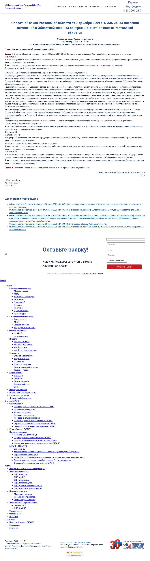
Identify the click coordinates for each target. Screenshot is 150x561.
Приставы (18, 308)
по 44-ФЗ (18, 333)
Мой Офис (13, 517)
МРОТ (16, 322)
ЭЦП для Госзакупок (23, 483)
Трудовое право (21, 370)
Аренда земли (20, 319)
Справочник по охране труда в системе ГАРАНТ (35, 426)
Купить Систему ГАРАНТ (19, 429)
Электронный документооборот (23, 502)
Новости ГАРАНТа (21, 342)
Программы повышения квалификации (27, 469)
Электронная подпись (18, 471)
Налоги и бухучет (21, 381)
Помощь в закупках (18, 491)
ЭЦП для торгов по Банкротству (28, 488)
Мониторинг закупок (23, 494)
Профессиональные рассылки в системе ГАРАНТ (35, 440)
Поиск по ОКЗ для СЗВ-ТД (25, 435)
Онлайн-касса (15, 514)
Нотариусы (19, 299)
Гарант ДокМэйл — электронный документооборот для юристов (42, 460)
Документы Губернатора (20, 398)
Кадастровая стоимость (24, 328)
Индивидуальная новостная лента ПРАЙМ (32, 438)
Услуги (93, 7)
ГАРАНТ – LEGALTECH (18, 446)
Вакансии (13, 528)
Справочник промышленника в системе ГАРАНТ (35, 423)
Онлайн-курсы (15, 511)
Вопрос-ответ (15, 353)
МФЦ (16, 294)
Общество (18, 378)
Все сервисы (19, 449)
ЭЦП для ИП (19, 477)
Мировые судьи (21, 291)
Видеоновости (15, 373)
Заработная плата (21, 325)
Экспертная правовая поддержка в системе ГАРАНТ (37, 443)
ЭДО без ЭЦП (20, 508)
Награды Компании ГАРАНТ (21, 522)
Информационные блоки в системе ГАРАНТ (33, 421)
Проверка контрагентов (24, 497)
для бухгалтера (20, 347)
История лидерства (22, 412)
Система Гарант (16, 404)
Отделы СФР (19, 302)
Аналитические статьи (19, 395)
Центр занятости (21, 311)
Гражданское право (22, 364)
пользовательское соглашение (92, 273)
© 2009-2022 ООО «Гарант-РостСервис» (75, 542)
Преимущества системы (25, 415)
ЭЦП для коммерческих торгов (28, 485)
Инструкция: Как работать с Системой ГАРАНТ (34, 406)
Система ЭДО (20, 505)
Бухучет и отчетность (23, 356)
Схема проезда (11, 548)
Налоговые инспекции (24, 296)
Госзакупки (19, 361)
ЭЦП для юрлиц (21, 474)
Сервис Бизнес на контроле (26, 454)
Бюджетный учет (21, 359)
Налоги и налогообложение (26, 367)
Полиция (18, 305)
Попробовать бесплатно (24, 409)
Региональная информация (21, 316)
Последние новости (18, 390)
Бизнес (17, 387)
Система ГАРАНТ (76, 7)
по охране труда (21, 336)
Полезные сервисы (18, 432)
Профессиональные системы (27, 418)
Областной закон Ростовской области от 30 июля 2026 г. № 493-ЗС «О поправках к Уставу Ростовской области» (58, 224)
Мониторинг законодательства (22, 392)
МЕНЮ (3, 281)
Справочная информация (20, 288)
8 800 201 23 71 (133, 10)
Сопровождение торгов (24, 500)
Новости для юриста (23, 344)
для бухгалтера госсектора (25, 350)
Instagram (64, 547)
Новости (60, 7)
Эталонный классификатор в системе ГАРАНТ (34, 463)
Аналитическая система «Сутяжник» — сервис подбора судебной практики (46, 452)
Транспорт (18, 375)
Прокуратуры (20, 313)
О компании (107, 7)
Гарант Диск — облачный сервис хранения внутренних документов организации (49, 457)
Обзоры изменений (17, 330)
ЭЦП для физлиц (21, 480)
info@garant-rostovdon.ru (31, 544)
